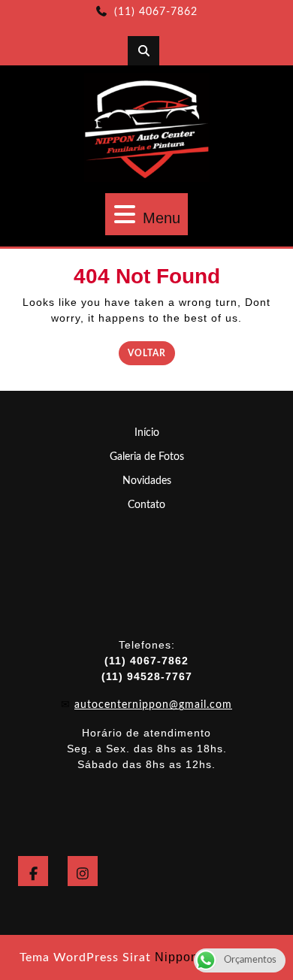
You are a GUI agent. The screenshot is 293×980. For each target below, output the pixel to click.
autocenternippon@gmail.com (153, 705)
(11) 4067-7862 (156, 12)
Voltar (151, 352)
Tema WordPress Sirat (85, 957)
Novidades (146, 481)
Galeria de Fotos (147, 457)
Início (146, 433)
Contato (146, 505)
